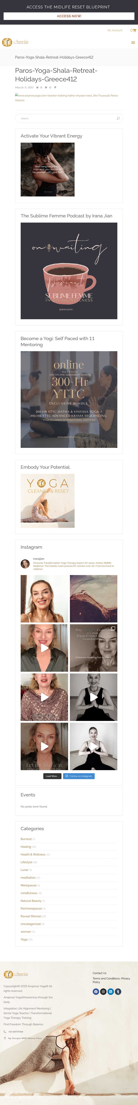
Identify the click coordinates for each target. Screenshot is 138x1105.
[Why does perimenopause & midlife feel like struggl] (93, 648)
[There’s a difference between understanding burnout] (93, 746)
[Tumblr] (118, 991)
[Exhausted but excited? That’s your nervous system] (44, 648)
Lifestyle (26, 862)
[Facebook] (96, 991)
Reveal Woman (31, 916)
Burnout (26, 839)
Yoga (24, 939)
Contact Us (99, 973)
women (26, 931)
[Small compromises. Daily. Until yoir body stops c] (44, 746)
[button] (133, 42)
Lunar (24, 870)
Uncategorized (31, 924)
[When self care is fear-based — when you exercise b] (44, 598)
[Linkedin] (110, 991)
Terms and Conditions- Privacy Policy (111, 980)
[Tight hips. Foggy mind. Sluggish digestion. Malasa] (93, 697)
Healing (26, 846)
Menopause (28, 885)
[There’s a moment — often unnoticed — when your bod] (44, 697)
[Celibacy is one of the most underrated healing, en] (93, 598)
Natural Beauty (31, 901)
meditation (28, 877)
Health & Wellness (33, 854)
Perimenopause (31, 908)
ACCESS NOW (69, 16)
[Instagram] (103, 991)
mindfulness (29, 893)
